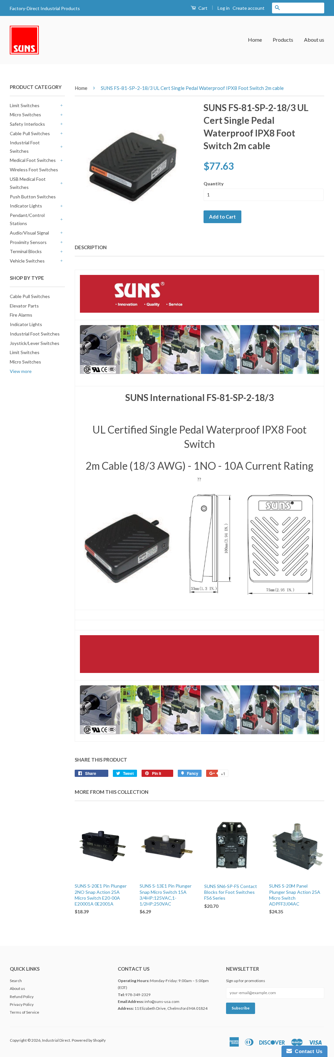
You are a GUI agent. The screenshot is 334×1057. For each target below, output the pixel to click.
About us (314, 39)
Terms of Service (24, 1012)
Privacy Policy (22, 1004)
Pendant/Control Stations (27, 219)
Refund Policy (22, 996)
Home (255, 39)
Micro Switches (25, 114)
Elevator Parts (24, 305)
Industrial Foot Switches (25, 146)
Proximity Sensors (28, 242)
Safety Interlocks (27, 124)
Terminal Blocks (26, 251)
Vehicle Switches (27, 261)
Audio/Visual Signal (29, 233)
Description (91, 247)
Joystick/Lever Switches (34, 343)
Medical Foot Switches (33, 160)
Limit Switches (24, 105)
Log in (224, 8)
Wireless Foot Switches (34, 169)
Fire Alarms (21, 315)
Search (16, 980)
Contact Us (307, 1051)
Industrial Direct (56, 1040)
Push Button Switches (33, 196)
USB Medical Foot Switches (28, 183)
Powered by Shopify (89, 1040)
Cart (202, 8)
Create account (249, 8)
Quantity (213, 183)
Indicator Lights (26, 205)
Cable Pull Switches (30, 133)
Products (283, 39)
